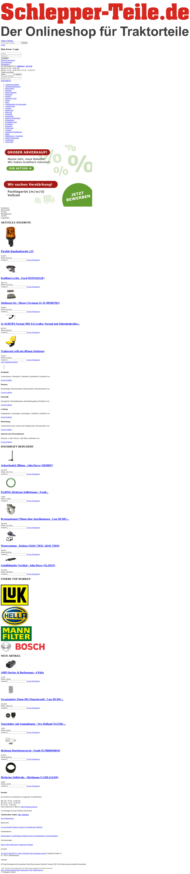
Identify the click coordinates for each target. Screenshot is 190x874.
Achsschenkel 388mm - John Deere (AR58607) (27, 465)
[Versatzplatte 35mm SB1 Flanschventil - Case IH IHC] (10, 695)
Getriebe (8, 108)
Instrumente (9, 116)
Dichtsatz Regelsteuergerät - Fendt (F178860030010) (30, 750)
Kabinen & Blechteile (12, 118)
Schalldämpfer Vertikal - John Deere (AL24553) (28, 565)
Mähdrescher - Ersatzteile (14, 136)
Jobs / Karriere (23, 815)
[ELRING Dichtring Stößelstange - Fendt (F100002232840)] (10, 487)
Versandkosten (31, 827)
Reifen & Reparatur (12, 138)
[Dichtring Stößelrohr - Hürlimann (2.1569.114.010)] (10, 773)
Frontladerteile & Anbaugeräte (15, 104)
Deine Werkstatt (10, 92)
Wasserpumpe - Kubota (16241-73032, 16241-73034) (30, 545)
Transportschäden (52, 836)
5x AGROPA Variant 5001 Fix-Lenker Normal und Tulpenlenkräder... (40, 323)
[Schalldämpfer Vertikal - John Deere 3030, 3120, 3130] (10, 561)
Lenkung (8, 130)
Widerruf (39, 827)
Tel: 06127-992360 (7, 853)
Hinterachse (9, 110)
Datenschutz (15, 870)
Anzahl (3, 260)
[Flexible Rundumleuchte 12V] (10, 247)
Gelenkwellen (10, 106)
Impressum (24, 870)
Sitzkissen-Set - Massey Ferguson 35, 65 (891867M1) (30, 302)
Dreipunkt (8, 94)
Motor (7, 134)
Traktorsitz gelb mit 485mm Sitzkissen (22, 351)
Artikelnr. (10, 41)
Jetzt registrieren (6, 62)
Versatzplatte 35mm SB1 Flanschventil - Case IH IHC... (32, 699)
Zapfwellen (9, 142)
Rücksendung (5, 836)
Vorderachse (9, 140)
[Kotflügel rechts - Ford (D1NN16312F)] (10, 273)
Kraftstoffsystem (11, 122)
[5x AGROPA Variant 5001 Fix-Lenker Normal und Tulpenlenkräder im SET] (10, 319)
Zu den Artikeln (6, 380)
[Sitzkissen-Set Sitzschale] (10, 298)
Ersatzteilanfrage (39, 836)
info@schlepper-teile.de (29, 807)
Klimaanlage (9, 120)
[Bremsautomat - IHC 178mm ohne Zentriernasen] (10, 514)
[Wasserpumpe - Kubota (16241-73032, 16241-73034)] (10, 541)
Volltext (3, 41)
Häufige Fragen (27, 836)
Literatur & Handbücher (13, 132)
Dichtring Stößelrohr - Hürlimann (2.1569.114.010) (29, 777)
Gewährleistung (16, 836)
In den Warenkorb (33, 260)
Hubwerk (8, 112)
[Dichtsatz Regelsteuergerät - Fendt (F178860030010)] (10, 746)
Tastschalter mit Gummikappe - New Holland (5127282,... (33, 723)
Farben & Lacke (11, 98)
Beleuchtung (9, 88)
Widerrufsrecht (38, 870)
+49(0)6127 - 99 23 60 (24, 66)
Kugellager (9, 124)
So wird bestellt (6, 827)
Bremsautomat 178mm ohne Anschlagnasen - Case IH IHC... (35, 518)
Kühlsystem (9, 128)
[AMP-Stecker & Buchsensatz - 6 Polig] (10, 668)
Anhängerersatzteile (12, 85)
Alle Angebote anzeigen (9, 362)
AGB (30, 870)
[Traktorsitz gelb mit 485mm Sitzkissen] (10, 347)
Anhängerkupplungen (12, 86)
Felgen (7, 100)
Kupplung (8, 126)
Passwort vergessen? (8, 60)
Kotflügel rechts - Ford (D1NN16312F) (23, 278)
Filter (7, 102)
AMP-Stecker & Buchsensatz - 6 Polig (22, 672)
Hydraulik (8, 114)
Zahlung (15, 827)
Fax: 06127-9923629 (22, 853)
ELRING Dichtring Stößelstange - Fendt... (24, 492)
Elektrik (8, 96)
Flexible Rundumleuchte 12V (17, 251)
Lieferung (21, 827)
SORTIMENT (6, 81)
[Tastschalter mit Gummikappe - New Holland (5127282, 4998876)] (10, 719)
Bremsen (8, 90)
